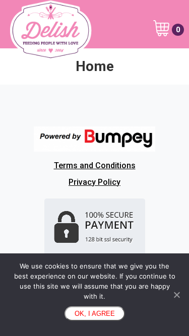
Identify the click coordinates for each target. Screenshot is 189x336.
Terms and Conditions (95, 165)
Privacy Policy (94, 182)
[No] (176, 295)
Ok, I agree (95, 313)
